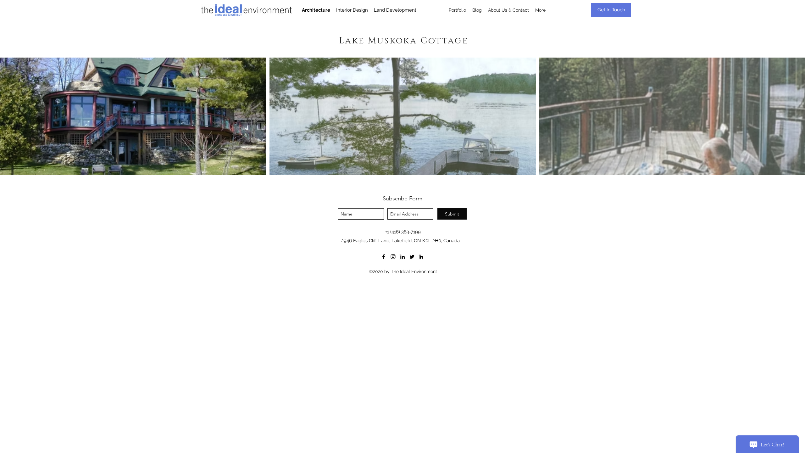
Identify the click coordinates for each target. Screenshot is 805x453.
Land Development (395, 10)
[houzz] (421, 257)
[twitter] (412, 257)
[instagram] (393, 257)
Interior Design (352, 10)
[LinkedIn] (402, 257)
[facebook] (383, 257)
